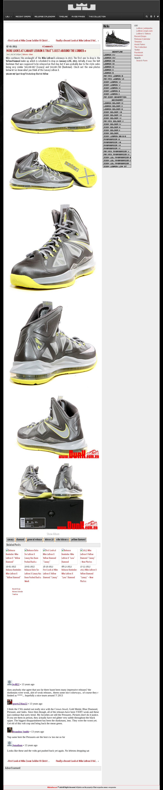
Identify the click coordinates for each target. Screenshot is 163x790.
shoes (31, 55)
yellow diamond (78, 540)
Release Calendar (17, 591)
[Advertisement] (52, 29)
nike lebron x (62, 540)
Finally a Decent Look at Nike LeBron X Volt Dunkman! (81, 40)
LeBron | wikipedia (144, 28)
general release (34, 540)
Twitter (137, 50)
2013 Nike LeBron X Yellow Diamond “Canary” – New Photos (88, 575)
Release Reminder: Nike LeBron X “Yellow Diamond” (13, 574)
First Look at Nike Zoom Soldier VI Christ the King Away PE (36, 40)
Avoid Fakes (139, 44)
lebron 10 (49, 540)
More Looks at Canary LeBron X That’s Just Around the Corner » (46, 51)
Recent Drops (16, 589)
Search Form (141, 61)
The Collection (140, 47)
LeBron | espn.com (144, 31)
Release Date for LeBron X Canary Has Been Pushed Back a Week (33, 575)
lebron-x (25, 55)
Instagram (138, 55)
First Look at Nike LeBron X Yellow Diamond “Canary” (50, 574)
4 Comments (47, 46)
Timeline (15, 594)
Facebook (138, 52)
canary (10, 540)
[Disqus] (53, 637)
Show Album (53, 534)
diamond (20, 540)
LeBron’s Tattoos (143, 34)
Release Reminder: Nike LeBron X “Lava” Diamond (69, 574)
